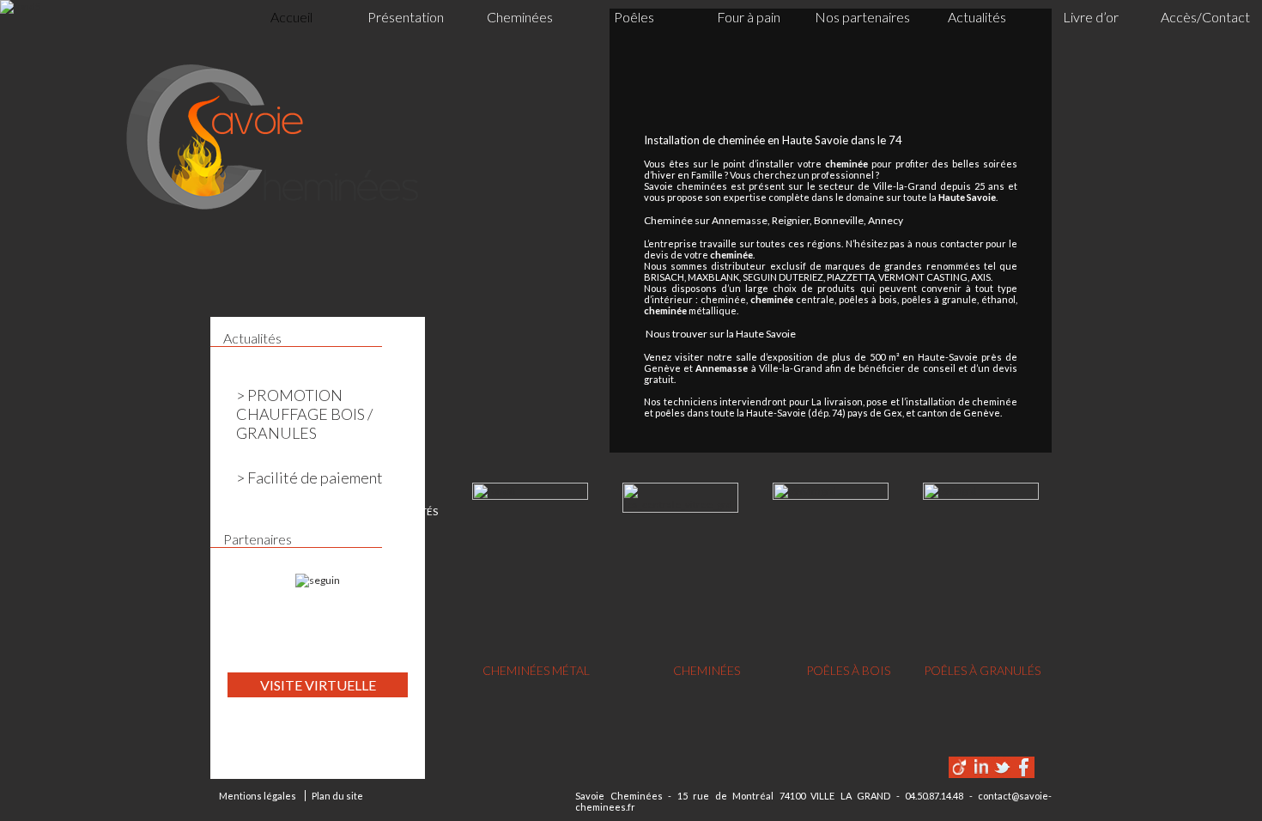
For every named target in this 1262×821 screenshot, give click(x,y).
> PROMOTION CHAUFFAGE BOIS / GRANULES (304, 414)
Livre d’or (1091, 17)
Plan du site (337, 795)
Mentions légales (257, 795)
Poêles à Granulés (982, 670)
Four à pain (748, 17)
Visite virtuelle (318, 685)
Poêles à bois (848, 670)
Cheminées (520, 17)
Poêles (634, 17)
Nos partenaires (862, 17)
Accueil (291, 17)
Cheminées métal (536, 670)
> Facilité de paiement (309, 477)
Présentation (405, 17)
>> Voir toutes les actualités (359, 511)
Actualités (977, 17)
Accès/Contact (1205, 17)
